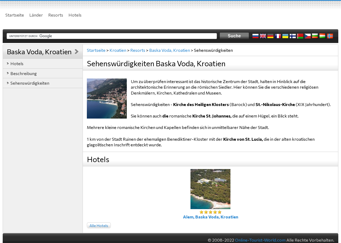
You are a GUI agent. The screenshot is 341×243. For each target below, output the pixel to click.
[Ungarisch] (322, 36)
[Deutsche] (270, 36)
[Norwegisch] (330, 36)
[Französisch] (278, 36)
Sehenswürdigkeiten (29, 82)
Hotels (75, 14)
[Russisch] (255, 36)
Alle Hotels (99, 225)
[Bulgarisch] (315, 36)
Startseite (14, 14)
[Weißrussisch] (300, 36)
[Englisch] (263, 36)
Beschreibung (23, 73)
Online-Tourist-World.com (260, 239)
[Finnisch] (293, 36)
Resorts (55, 14)
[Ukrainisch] (285, 36)
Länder (36, 14)
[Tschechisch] (308, 36)
